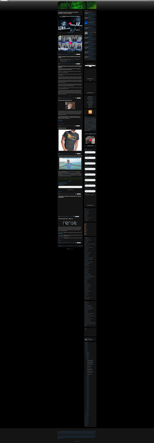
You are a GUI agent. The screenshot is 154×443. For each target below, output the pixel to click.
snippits (93, 129)
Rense (92, 127)
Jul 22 (87, 385)
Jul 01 (87, 409)
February (87, 415)
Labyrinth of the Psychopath (88, 305)
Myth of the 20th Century (88, 125)
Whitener (94, 128)
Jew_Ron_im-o (89, 122)
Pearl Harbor (86, 280)
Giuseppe (86, 121)
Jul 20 (87, 387)
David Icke (89, 119)
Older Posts (80, 245)
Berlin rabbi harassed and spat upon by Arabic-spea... (90, 365)
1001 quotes (86, 216)
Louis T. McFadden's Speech (88, 314)
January (87, 416)
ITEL (85, 122)
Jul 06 (87, 403)
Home (70, 245)
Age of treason (86, 242)
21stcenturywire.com (87, 238)
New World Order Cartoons (88, 277)
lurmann (86, 129)
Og (61, 216)
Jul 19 (87, 388)
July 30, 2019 (68, 61)
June (86, 410)
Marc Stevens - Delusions (87, 309)
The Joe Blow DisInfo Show (88, 321)
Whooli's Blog (86, 220)
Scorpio (86, 228)
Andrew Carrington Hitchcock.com (63, 182)
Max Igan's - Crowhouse (87, 273)
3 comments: (72, 63)
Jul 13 (87, 395)
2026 (86, 343)
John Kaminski (86, 272)
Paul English (88, 126)
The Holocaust (86, 289)
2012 (86, 424)
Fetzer (93, 120)
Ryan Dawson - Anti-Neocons (88, 285)
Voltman (89, 128)
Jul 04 (87, 405)
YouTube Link (70, 32)
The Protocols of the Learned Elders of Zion (90, 313)
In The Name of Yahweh (66, 174)
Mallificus (89, 124)
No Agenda (94, 125)
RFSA (95, 126)
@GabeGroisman (73, 59)
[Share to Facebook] (78, 125)
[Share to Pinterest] (79, 54)
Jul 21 (87, 386)
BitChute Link (90, 78)
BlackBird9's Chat (90, 96)
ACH (85, 117)
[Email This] (76, 54)
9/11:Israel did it (86, 241)
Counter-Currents (87, 255)
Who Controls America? (87, 297)
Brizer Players (94, 118)
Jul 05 (87, 404)
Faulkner (86, 120)
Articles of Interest (87, 212)
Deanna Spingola (87, 256)
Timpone (86, 128)
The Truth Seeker (87, 292)
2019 (86, 351)
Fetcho (89, 120)
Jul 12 (87, 396)
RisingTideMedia (90, 104)
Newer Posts (60, 245)
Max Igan (93, 124)
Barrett (86, 118)
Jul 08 (87, 401)
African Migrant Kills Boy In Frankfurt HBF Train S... (90, 372)
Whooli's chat (90, 105)
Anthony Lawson (87, 248)
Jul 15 (87, 393)
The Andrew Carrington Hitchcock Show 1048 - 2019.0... (90, 370)
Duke (93, 119)
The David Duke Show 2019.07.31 (65, 100)
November (87, 353)
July (86, 358)
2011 (86, 425)
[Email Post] (75, 54)
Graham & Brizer (92, 121)
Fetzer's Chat (90, 100)
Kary (93, 123)
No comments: (72, 153)
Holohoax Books (86, 264)
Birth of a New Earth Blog (88, 252)
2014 (86, 422)
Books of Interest (87, 213)
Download (61, 123)
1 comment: (72, 125)
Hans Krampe (86, 260)
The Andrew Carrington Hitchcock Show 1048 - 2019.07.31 (70, 155)
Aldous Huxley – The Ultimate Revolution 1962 (90, 322)
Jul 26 (87, 380)
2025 (86, 344)
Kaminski (91, 123)
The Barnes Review (87, 288)
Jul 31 (87, 359)
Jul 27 (87, 379)
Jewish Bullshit (94, 122)
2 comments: (72, 54)
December (87, 352)
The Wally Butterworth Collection (88, 318)
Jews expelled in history (87, 268)
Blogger (79, 441)
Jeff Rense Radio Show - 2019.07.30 (65, 218)
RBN (91, 126)
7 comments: (71, 216)
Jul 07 (87, 402)
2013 (86, 423)
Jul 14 (87, 394)
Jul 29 (87, 377)
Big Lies (86, 251)
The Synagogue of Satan (72, 172)
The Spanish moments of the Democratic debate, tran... (90, 360)
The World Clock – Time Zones (88, 217)
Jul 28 (87, 378)
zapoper (62, 54)
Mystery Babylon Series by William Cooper (90, 276)
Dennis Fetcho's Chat (90, 99)
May (86, 411)
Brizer (86, 224)
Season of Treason (87, 317)
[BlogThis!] (77, 54)
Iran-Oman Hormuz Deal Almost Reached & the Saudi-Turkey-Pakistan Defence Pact (91, 22)
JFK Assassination (87, 269)
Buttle (86, 119)
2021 (86, 349)
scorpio (89, 129)
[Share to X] (78, 54)
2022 (86, 348)
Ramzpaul (86, 281)
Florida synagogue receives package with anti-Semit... (90, 362)
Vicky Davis (86, 293)
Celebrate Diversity (62, 128)
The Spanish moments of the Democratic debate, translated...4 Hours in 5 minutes (68, 13)
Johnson (87, 123)
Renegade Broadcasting (87, 284)
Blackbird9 (90, 118)
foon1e (86, 231)
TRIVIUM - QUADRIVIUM (88, 306)
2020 (86, 350)
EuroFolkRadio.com (61, 184)
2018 (86, 417)
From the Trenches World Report (88, 259)
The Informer (86, 310)
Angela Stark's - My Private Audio (89, 247)
